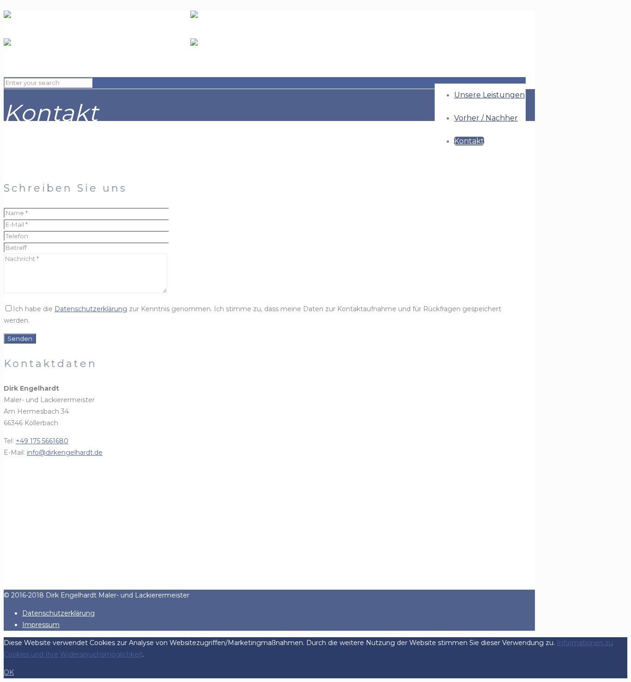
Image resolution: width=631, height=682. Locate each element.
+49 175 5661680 (42, 441)
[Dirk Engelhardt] (190, 38)
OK (9, 672)
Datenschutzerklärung (91, 309)
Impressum (41, 625)
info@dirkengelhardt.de (65, 452)
